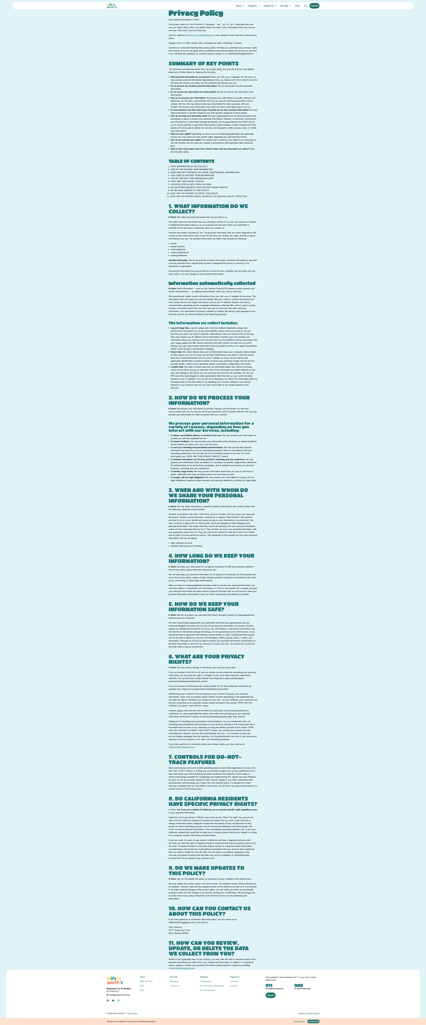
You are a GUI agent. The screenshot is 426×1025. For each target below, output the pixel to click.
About (238, 5)
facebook (107, 1000)
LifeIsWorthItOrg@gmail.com (182, 747)
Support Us (268, 5)
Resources (174, 981)
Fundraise (234, 986)
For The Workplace (207, 990)
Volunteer (234, 981)
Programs (252, 5)
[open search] (305, 5)
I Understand (313, 1021)
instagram (118, 1000)
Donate (314, 5)
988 (298, 985)
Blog (142, 986)
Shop (297, 5)
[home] (111, 5)
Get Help (284, 5)
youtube (113, 1000)
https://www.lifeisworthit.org (200, 35)
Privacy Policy (132, 1013)
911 (269, 985)
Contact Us (174, 986)
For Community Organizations (212, 986)
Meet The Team (146, 981)
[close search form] (279, 10)
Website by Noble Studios (309, 1013)
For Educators (205, 981)
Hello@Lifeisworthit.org (119, 995)
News (142, 990)
